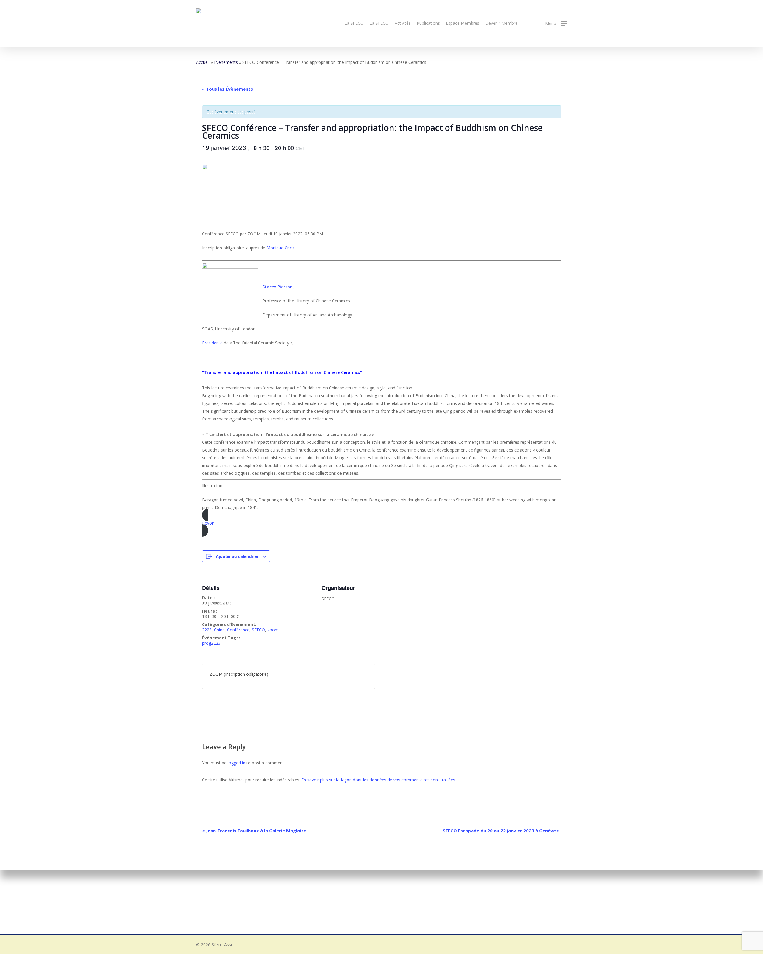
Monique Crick (280, 248)
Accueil (203, 62)
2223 (207, 630)
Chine (219, 630)
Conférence (238, 630)
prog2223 (211, 643)
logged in (236, 763)
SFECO (258, 630)
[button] (556, 23)
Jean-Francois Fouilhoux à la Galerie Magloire (254, 831)
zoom (273, 630)
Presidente (212, 343)
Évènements (226, 62)
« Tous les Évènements (227, 89)
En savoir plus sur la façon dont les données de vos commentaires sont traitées (378, 780)
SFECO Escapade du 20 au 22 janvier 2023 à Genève (501, 831)
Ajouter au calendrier (237, 556)
